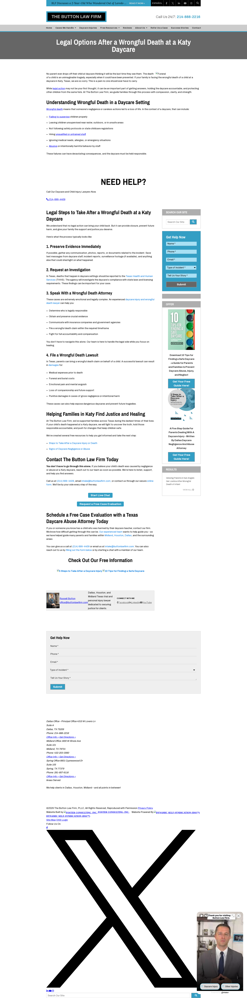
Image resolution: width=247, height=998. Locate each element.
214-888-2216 (188, 17)
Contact (196, 28)
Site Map (51, 820)
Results (171, 469)
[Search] (197, 3)
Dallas (128, 535)
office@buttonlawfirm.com (74, 602)
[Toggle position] (233, 916)
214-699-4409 (57, 199)
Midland (109, 535)
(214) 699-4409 (65, 481)
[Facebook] (167, 3)
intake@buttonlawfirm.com (119, 546)
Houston (118, 535)
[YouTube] (185, 3)
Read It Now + (137, 3)
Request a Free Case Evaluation (100, 504)
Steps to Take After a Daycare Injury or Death (73, 443)
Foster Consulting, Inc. (113, 812)
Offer (170, 304)
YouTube (147, 602)
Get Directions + (67, 737)
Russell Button (67, 598)
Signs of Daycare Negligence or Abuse (69, 449)
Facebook (123, 602)
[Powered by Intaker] (225, 992)
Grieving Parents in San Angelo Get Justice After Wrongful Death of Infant (180, 481)
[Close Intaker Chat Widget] (238, 916)
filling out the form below (79, 550)
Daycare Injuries (88, 28)
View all (187, 490)
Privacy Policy (145, 808)
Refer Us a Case (159, 28)
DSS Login (62, 820)
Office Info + (52, 737)
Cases (64, 28)
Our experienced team (110, 532)
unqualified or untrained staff (71, 134)
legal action (59, 88)
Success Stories (180, 28)
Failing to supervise (59, 117)
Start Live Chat (100, 495)
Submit (181, 284)
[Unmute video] (201, 916)
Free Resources (109, 28)
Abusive (53, 146)
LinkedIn (135, 602)
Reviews (127, 28)
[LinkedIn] (179, 3)
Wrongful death (54, 109)
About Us (140, 28)
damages (54, 365)
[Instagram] (191, 3)
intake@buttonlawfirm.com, (96, 481)
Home (49, 28)
